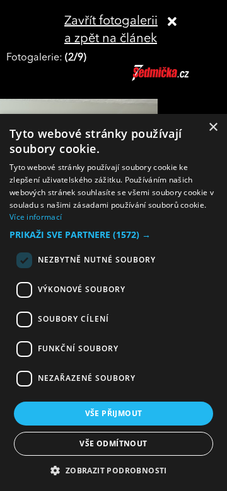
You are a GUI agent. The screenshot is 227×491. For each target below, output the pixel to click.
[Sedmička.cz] (176, 79)
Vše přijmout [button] (114, 413)
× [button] (213, 127)
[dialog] (113, 302)
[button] (113, 235)
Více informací (35, 217)
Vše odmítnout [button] (113, 443)
